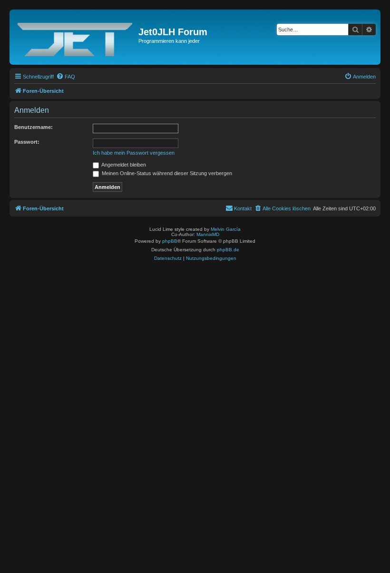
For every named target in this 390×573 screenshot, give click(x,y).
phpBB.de (228, 249)
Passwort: (26, 142)
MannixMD (207, 234)
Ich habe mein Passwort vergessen (134, 153)
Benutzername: (33, 127)
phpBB (169, 241)
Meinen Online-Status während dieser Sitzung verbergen (166, 173)
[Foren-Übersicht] (75, 37)
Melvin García (226, 229)
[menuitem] (65, 76)
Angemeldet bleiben (123, 165)
